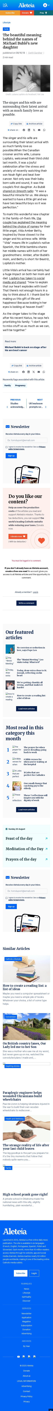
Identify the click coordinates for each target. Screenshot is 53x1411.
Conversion (11, 1017)
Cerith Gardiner (35, 52)
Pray (42, 12)
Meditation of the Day (24, 849)
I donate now (16, 536)
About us (26, 1376)
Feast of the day (19, 838)
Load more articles (26, 708)
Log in (35, 592)
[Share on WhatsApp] (44, 130)
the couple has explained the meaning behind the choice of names (25, 222)
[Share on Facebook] (24, 130)
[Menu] (9, 5)
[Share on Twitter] (34, 130)
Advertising (26, 1333)
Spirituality (26, 1297)
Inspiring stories (13, 1066)
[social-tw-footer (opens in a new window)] (29, 1356)
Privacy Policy (26, 1396)
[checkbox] (6, 447)
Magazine (26, 1321)
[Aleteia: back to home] (26, 5)
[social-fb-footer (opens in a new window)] (24, 1356)
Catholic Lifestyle (13, 959)
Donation (26, 1329)
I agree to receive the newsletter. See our (27, 448)
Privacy (26, 1401)
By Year (26, 1346)
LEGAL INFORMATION (26, 1381)
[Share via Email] (39, 130)
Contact (26, 1391)
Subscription (26, 1325)
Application (26, 1317)
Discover (26, 1301)
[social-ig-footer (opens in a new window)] (34, 1356)
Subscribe (10, 12)
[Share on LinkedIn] (29, 130)
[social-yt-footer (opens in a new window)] (18, 1356)
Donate (25, 12)
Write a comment (26, 603)
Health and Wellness (15, 1118)
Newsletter (27, 1313)
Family (8, 385)
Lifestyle (6, 22)
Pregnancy (20, 385)
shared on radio (18, 191)
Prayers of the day (21, 859)
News (26, 1289)
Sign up (11, 455)
